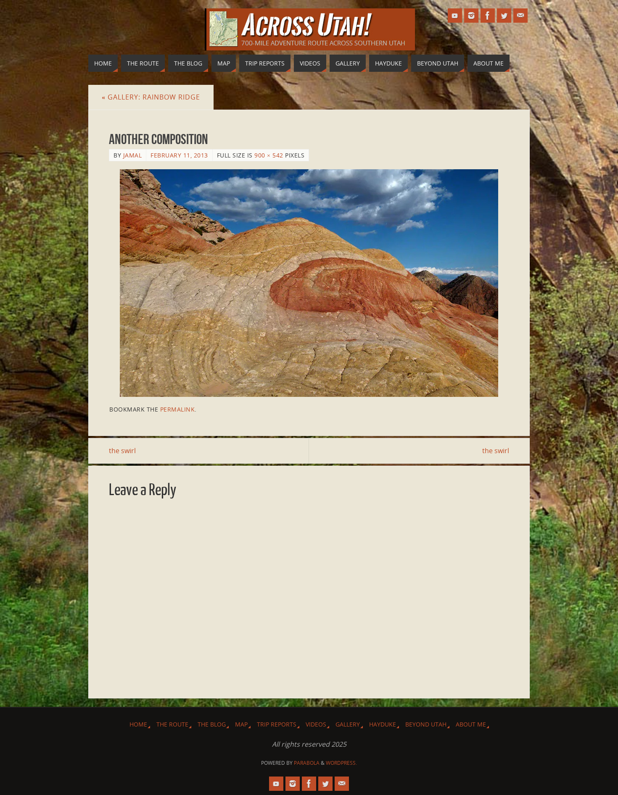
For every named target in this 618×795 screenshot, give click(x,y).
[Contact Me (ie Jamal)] (520, 15)
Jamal (132, 155)
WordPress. (341, 762)
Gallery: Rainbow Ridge (151, 97)
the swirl (122, 450)
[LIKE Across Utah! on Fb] (488, 15)
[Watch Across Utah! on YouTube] (455, 15)
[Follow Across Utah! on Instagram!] (471, 15)
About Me (471, 724)
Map (241, 724)
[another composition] (309, 283)
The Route (172, 724)
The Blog (212, 724)
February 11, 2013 (179, 155)
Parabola (307, 762)
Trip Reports (276, 724)
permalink (177, 409)
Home (138, 724)
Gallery (347, 724)
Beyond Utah (425, 724)
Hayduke (382, 724)
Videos (316, 724)
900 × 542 (268, 155)
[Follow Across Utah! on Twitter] (504, 15)
